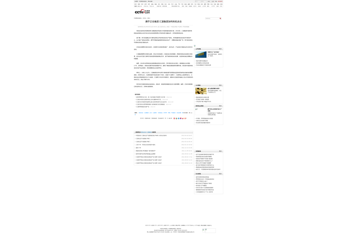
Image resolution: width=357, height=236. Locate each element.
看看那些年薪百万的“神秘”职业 (205, 190)
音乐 (159, 4)
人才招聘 (172, 225)
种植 (169, 112)
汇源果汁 (155, 112)
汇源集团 (146, 112)
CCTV (213, 6)
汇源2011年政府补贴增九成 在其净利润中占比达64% (151, 102)
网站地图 (150, 1)
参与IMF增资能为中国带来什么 (205, 165)
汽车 (182, 4)
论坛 (211, 4)
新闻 (139, 4)
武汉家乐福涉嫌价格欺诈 (203, 122)
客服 (216, 1)
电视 (135, 6)
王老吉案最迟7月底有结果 (203, 65)
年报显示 (173, 112)
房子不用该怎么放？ (202, 181)
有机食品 (160, 112)
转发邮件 (161, 118)
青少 (166, 4)
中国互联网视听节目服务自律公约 (186, 232)
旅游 (185, 4)
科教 (162, 4)
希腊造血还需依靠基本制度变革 (205, 167)
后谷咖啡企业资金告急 (202, 63)
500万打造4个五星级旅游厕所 (204, 187)
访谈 (215, 4)
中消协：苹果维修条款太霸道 (204, 118)
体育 (145, 4)
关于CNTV (160, 225)
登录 (209, 1)
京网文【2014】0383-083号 (180, 230)
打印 (142, 118)
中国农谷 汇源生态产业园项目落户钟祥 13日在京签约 (151, 135)
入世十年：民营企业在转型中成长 (145, 144)
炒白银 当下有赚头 (201, 185)
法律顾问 (183, 225)
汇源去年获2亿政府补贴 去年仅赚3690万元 (148, 99)
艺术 (172, 4)
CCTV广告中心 (190, 225)
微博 (205, 4)
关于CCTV (148, 225)
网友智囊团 (203, 225)
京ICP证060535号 (169, 230)
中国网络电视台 (143, 1)
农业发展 (179, 112)
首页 (135, 4)
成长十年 (138, 147)
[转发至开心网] (174, 118)
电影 (186, 6)
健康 (189, 4)
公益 (176, 4)
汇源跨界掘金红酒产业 (142, 106)
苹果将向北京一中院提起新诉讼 (205, 179)
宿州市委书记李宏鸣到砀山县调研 (145, 154)
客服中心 (209, 225)
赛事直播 (164, 6)
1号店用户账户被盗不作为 (203, 101)
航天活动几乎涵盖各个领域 (204, 183)
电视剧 (190, 6)
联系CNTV (166, 225)
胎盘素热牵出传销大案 (202, 97)
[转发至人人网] (178, 118)
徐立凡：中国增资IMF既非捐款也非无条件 (208, 169)
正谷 (150, 112)
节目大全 (151, 6)
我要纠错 (147, 118)
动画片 (199, 6)
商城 (198, 4)
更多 (220, 49)
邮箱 (218, 4)
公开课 (204, 6)
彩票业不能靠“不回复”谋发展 (204, 158)
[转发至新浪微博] (183, 118)
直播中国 (159, 6)
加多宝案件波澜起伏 (202, 61)
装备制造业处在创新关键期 (204, 156)
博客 (208, 4)
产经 (179, 4)
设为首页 (220, 1)
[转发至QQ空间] (176, 118)
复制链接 (154, 118)
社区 (202, 4)
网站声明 (178, 225)
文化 (169, 4)
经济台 (144, 18)
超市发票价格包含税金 (202, 177)
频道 (218, 6)
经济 (142, 4)
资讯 (148, 18)
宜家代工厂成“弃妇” (213, 52)
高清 (183, 6)
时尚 (192, 4)
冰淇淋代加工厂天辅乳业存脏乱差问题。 (215, 113)
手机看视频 (186, 26)
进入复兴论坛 (162, 26)
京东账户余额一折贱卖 (202, 99)
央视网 (136, 1)
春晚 (152, 4)
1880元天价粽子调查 (202, 120)
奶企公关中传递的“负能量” (203, 163)
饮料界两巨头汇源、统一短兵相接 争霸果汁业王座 (150, 97)
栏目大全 (146, 6)
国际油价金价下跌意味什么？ (204, 161)
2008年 (165, 112)
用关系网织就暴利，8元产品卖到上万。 (214, 91)
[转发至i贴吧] (180, 118)
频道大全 (140, 6)
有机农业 (141, 112)
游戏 (221, 4)
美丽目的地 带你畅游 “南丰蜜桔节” (146, 151)
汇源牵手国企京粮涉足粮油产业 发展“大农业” (149, 157)
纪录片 (195, 6)
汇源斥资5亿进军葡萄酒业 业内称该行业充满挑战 (150, 104)
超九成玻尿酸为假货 (213, 88)
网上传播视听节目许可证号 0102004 (156, 232)
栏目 (221, 6)
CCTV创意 (197, 225)
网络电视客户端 (175, 6)
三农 (195, 4)
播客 (208, 6)
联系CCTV (154, 225)
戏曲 (156, 4)
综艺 (149, 4)
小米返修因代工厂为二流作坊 (204, 192)
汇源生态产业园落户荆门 (143, 138)
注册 (213, 1)
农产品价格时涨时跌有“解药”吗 (205, 154)
